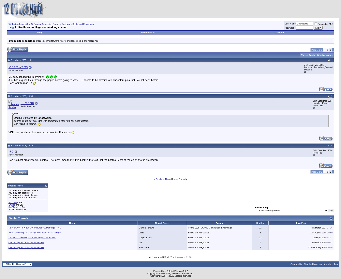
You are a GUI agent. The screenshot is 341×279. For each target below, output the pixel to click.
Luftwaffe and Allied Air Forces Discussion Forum (35, 24)
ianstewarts (18, 67)
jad (11, 151)
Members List (148, 32)
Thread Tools (308, 55)
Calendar (279, 32)
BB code (12, 202)
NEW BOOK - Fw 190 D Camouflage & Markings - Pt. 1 (34, 228)
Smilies (11, 205)
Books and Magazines (83, 24)
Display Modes (325, 55)
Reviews (66, 24)
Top (336, 264)
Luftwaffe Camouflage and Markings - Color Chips (32, 237)
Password (289, 28)
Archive (328, 264)
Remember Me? (325, 24)
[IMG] (11, 207)
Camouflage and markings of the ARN (26, 242)
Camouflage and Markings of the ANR (26, 247)
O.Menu (27, 103)
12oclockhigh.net (313, 264)
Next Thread (179, 179)
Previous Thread (164, 179)
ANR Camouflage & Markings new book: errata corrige (34, 232)
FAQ (39, 32)
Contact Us (296, 264)
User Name (290, 23)
